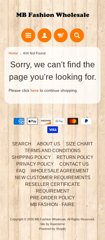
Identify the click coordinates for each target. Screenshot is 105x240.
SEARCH (21, 143)
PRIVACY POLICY (35, 164)
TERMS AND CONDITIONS (53, 150)
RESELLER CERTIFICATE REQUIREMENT (52, 187)
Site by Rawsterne (52, 224)
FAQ (20, 170)
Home (13, 53)
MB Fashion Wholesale (50, 219)
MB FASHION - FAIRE (52, 204)
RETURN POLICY (75, 157)
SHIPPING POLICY (31, 157)
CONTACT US (74, 164)
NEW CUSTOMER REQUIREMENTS (52, 177)
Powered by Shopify (52, 228)
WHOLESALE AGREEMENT (60, 170)
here (35, 90)
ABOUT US (48, 143)
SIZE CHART (79, 143)
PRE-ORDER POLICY (52, 197)
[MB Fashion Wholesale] (53, 15)
